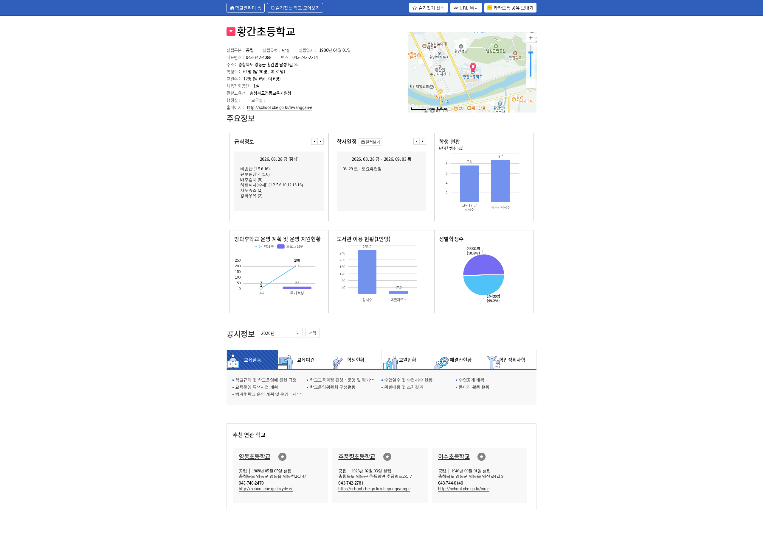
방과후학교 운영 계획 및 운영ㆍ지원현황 (272, 394)
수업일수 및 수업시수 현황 (408, 380)
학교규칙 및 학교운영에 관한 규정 (266, 380)
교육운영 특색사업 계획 (256, 387)
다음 (320, 141)
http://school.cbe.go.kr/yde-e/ (266, 488)
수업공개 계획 (471, 380)
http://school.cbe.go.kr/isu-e (463, 488)
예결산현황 (459, 359)
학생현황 (356, 359)
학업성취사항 (510, 359)
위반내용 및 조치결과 (403, 387)
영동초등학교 (254, 456)
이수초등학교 (454, 456)
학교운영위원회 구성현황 (333, 387)
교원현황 (407, 359)
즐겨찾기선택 (282, 456)
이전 (314, 141)
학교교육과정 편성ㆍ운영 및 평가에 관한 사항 (351, 380)
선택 (312, 333)
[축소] (531, 83)
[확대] (531, 38)
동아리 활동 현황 (474, 387)
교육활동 (252, 359)
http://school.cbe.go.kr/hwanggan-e (279, 107)
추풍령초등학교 (356, 456)
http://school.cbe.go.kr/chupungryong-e (374, 488)
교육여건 (304, 359)
